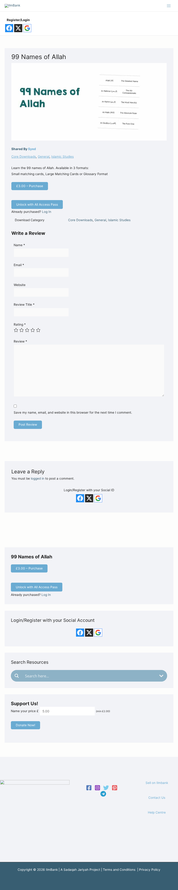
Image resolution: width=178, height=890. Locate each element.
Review (20, 341)
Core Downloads (23, 156)
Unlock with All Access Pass (37, 204)
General (43, 156)
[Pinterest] (115, 788)
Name (19, 245)
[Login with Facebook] (9, 28)
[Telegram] (103, 794)
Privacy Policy (149, 869)
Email (19, 265)
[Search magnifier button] (16, 676)
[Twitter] (106, 788)
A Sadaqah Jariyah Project (80, 869)
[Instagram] (97, 788)
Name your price (23, 711)
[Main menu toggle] (169, 5)
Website (19, 285)
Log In (46, 212)
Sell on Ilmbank (157, 783)
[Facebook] (89, 788)
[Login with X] (18, 28)
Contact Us (156, 797)
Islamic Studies (62, 156)
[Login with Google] (27, 28)
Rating (20, 324)
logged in (37, 478)
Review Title (24, 304)
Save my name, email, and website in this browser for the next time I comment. (73, 412)
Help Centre (157, 812)
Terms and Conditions (119, 869)
